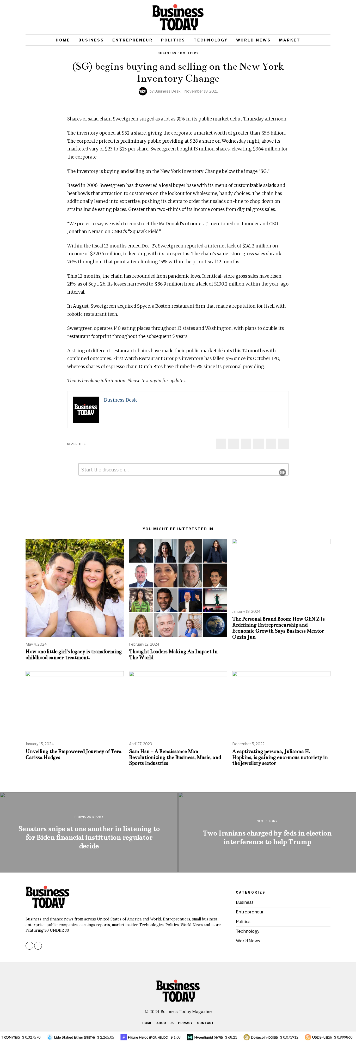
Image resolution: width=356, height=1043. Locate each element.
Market (289, 40)
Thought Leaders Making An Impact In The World (173, 654)
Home (63, 40)
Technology (211, 40)
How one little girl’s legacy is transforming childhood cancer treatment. (74, 654)
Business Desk (167, 91)
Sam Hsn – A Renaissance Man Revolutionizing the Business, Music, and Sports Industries (175, 757)
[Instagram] (319, 17)
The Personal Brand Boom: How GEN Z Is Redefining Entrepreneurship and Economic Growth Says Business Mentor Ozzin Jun (278, 628)
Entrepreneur (132, 40)
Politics (173, 40)
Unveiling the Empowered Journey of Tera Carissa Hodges (73, 754)
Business (91, 40)
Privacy (185, 1023)
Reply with (279, 472)
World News (253, 40)
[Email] (327, 17)
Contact (205, 1023)
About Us (165, 1023)
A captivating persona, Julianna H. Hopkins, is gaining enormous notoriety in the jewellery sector (280, 757)
